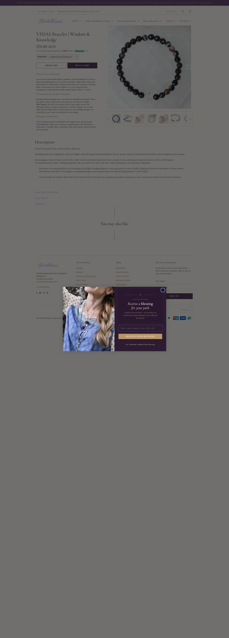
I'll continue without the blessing (140, 344)
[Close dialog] (163, 290)
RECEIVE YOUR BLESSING (140, 336)
